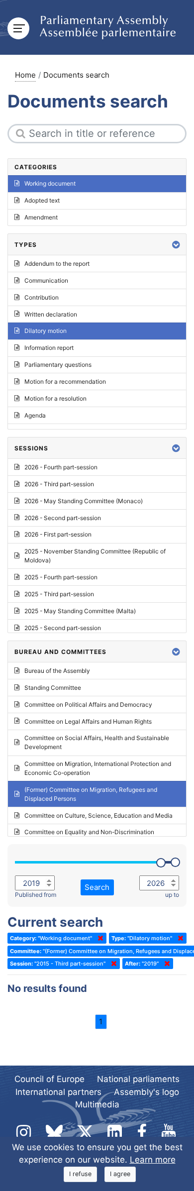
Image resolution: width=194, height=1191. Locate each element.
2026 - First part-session (58, 534)
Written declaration (50, 314)
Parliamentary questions (58, 364)
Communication (46, 280)
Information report (49, 347)
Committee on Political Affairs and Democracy (88, 704)
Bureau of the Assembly (57, 670)
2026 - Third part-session (59, 484)
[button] (176, 244)
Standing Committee (52, 687)
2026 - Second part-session (62, 518)
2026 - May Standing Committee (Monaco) (83, 501)
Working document (50, 183)
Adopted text (42, 200)
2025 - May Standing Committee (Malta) (80, 611)
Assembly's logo (146, 1092)
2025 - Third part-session (59, 594)
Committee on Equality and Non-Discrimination (89, 832)
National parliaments (138, 1079)
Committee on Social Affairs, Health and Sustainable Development (96, 742)
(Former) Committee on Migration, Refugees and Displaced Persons (90, 794)
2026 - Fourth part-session (60, 467)
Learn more (153, 1160)
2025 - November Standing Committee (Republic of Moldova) (95, 555)
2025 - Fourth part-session (60, 577)
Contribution (41, 297)
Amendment (41, 217)
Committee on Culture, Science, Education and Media (98, 815)
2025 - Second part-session (62, 628)
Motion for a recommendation (65, 381)
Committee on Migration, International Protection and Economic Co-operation (97, 768)
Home (25, 75)
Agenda (35, 415)
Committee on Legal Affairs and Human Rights (88, 721)
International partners (58, 1092)
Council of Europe (49, 1079)
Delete (98, 938)
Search (97, 887)
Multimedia (97, 1104)
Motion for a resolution (55, 398)
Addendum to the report (57, 263)
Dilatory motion (45, 330)
